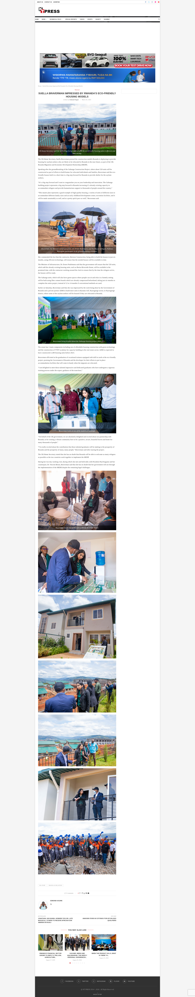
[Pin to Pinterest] (86, 893)
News (43, 19)
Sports (89, 19)
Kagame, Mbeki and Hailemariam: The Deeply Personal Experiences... (77, 955)
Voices (82, 19)
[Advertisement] (97, 37)
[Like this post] (80, 893)
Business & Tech (55, 19)
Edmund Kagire (74, 99)
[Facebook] (145, 2)
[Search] (159, 19)
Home (37, 19)
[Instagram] (152, 2)
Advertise (56, 2)
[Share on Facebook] (82, 893)
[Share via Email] (88, 893)
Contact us (48, 2)
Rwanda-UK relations (55, 885)
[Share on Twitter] (84, 893)
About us (40, 2)
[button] (41, 949)
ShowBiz (106, 19)
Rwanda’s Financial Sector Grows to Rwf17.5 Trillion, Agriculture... (50, 955)
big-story (42, 885)
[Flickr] (155, 2)
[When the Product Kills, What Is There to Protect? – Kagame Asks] (104, 942)
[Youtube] (158, 2)
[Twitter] (149, 2)
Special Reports (71, 19)
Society (98, 19)
